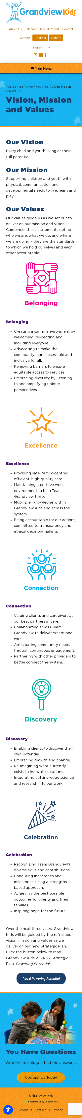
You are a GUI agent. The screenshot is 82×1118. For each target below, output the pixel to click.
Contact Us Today (41, 1077)
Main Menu (43, 68)
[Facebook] (46, 55)
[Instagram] (35, 55)
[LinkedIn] (41, 55)
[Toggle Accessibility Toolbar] (8, 1110)
